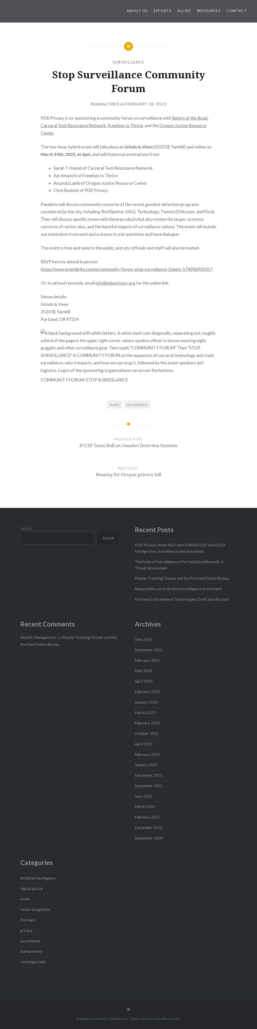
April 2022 (144, 744)
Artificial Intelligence (37, 878)
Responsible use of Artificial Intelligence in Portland (178, 588)
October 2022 (147, 733)
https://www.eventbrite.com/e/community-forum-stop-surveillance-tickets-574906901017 (127, 269)
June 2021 (143, 796)
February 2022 (147, 754)
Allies (184, 11)
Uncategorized (32, 961)
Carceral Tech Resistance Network (73, 125)
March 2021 (145, 806)
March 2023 (145, 712)
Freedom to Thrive (125, 125)
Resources (209, 11)
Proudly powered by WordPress (101, 1018)
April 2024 (144, 681)
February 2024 (147, 691)
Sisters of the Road (190, 118)
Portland (27, 920)
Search (26, 528)
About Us (137, 11)
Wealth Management (38, 637)
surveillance (128, 62)
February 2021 (147, 817)
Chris (112, 104)
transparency (31, 951)
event (114, 404)
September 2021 (149, 785)
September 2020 (149, 838)
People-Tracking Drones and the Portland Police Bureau (182, 578)
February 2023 (147, 723)
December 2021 (148, 775)
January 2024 (146, 702)
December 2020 (148, 827)
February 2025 (147, 660)
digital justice (31, 888)
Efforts (162, 11)
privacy (26, 930)
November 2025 (149, 650)
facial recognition (35, 909)
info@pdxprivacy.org (115, 283)
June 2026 (143, 639)
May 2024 (143, 670)
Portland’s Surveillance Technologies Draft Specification (182, 599)
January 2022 (146, 764)
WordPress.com (167, 1018)
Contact (237, 11)
